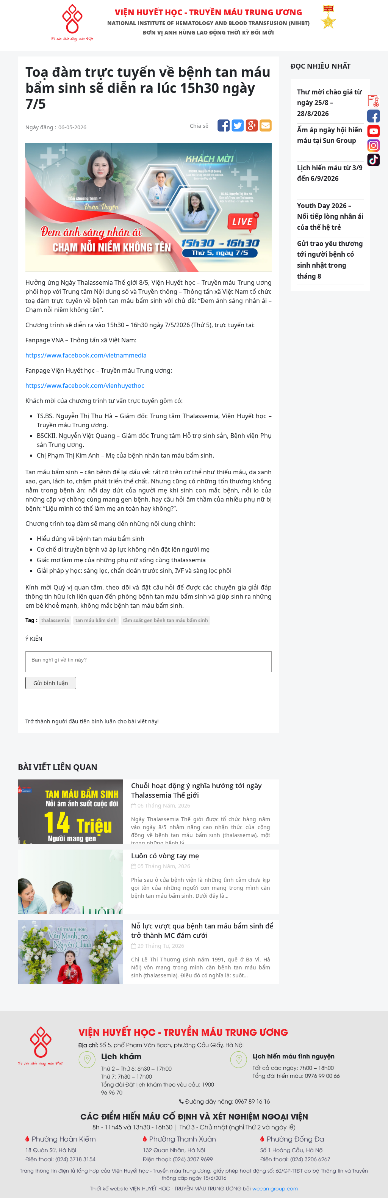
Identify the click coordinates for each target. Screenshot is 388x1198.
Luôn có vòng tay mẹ (165, 855)
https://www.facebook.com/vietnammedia (86, 355)
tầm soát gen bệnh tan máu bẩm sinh (165, 620)
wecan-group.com (275, 1188)
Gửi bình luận (50, 683)
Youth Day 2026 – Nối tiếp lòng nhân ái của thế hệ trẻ (330, 216)
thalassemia (55, 620)
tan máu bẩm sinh (96, 620)
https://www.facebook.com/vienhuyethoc (84, 385)
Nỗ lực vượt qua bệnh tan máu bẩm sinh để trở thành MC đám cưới (202, 930)
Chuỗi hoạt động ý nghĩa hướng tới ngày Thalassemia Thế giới (196, 790)
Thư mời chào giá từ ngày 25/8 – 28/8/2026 (329, 103)
